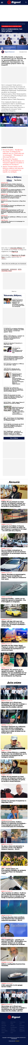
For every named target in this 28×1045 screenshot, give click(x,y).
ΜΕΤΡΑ (19, 269)
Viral (21, 1023)
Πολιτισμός (22, 1025)
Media (12, 1023)
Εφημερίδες (22, 1030)
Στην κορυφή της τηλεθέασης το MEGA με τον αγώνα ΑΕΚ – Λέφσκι (14, 217)
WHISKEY (17, 1041)
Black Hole (13, 1022)
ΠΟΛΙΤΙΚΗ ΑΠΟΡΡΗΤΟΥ (20, 1037)
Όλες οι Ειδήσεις (14, 438)
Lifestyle (12, 1025)
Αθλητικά (13, 1029)
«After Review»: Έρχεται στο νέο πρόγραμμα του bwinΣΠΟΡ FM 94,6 (12, 222)
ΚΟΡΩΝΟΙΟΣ (13, 269)
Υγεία (12, 1032)
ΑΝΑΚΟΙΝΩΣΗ (5, 269)
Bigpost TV (22, 1029)
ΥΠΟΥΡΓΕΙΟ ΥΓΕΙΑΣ (6, 270)
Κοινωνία (4, 1029)
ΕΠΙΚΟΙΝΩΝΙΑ (14, 1038)
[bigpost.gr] (14, 2)
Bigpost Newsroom (9, 52)
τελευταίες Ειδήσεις (16, 248)
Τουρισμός (22, 1027)
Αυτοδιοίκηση (14, 1027)
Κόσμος (3, 1027)
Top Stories (17, 180)
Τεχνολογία (22, 1022)
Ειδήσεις (9, 180)
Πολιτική (3, 1023)
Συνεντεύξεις (5, 1030)
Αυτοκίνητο (13, 1030)
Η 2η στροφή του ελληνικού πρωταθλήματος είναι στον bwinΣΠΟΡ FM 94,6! (13, 206)
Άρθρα (3, 1032)
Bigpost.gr (15, 251)
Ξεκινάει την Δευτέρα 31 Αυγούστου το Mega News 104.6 (13, 201)
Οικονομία (4, 1025)
